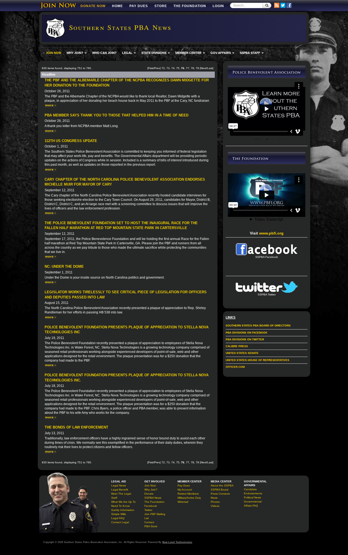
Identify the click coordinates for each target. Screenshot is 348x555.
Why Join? (150, 489)
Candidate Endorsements (253, 491)
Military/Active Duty (189, 497)
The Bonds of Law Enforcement (76, 427)
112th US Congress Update (71, 141)
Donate (149, 493)
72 (163, 68)
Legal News (118, 485)
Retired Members (188, 493)
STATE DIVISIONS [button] (154, 52)
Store (160, 6)
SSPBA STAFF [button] (250, 52)
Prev (157, 68)
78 (192, 68)
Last (210, 68)
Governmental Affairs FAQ (253, 503)
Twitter (148, 509)
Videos (215, 505)
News (214, 497)
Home (117, 6)
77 (187, 68)
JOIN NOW (53, 52)
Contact (149, 522)
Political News (252, 497)
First (150, 68)
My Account (185, 489)
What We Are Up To (123, 501)
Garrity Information (122, 509)
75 (177, 68)
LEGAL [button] (127, 52)
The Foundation (189, 6)
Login (218, 6)
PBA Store (150, 526)
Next (203, 68)
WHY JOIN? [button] (75, 52)
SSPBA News (152, 497)
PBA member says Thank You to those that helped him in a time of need (116, 115)
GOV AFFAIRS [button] (221, 52)
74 (173, 68)
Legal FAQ (118, 518)
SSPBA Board (219, 489)
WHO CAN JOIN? (104, 52)
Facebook (150, 505)
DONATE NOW (92, 6)
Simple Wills (118, 514)
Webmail (183, 501)
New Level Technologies (177, 542)
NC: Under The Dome (64, 266)
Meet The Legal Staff (121, 495)
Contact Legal (120, 522)
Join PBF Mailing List (154, 516)
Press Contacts (220, 493)
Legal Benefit (119, 489)
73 (168, 68)
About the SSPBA (222, 485)
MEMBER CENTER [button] (188, 52)
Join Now (150, 485)
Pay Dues (138, 6)
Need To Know (120, 505)
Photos (215, 501)
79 (197, 68)
